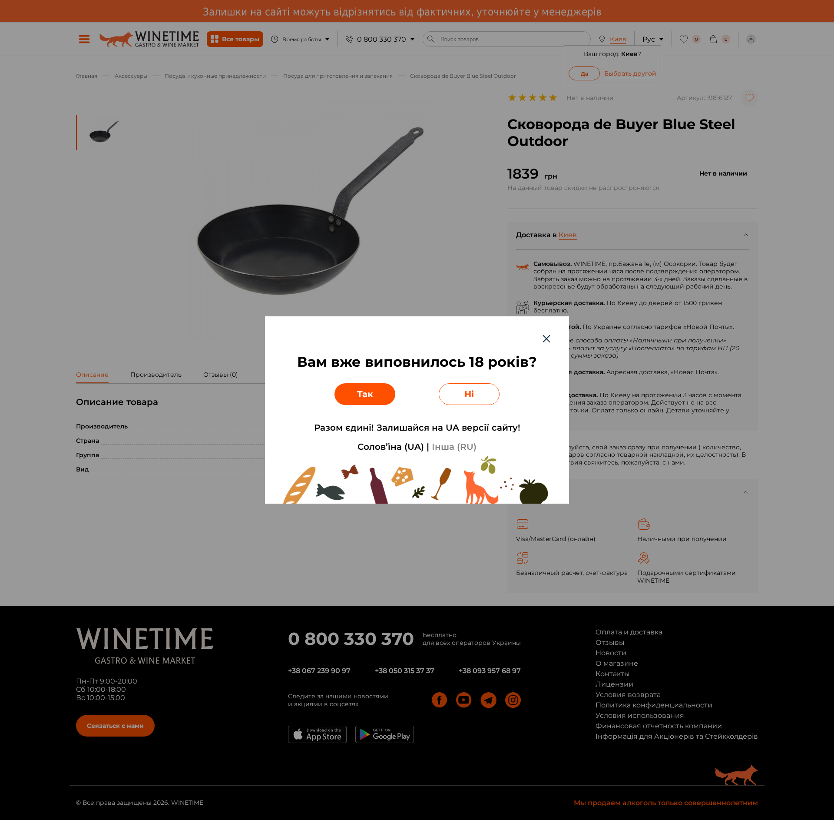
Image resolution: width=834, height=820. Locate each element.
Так (365, 394)
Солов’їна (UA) (390, 447)
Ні (469, 394)
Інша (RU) (454, 447)
